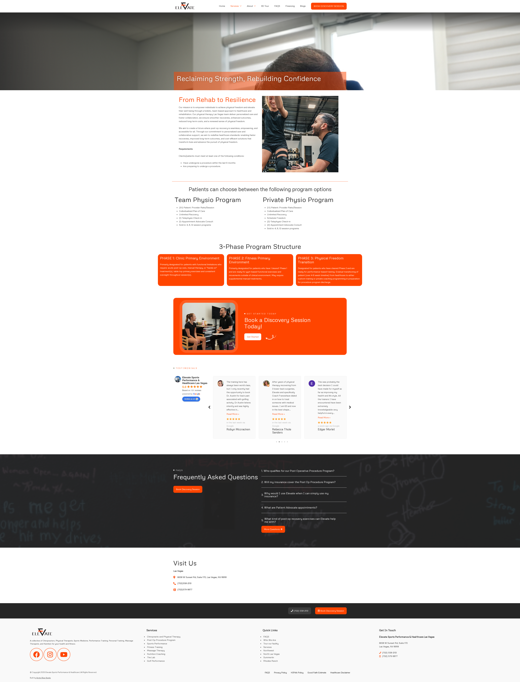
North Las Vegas (271, 654)
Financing (290, 6)
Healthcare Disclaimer (340, 672)
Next (350, 407)
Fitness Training (154, 647)
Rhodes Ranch (270, 661)
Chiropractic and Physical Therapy (163, 636)
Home (222, 6)
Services (234, 6)
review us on (189, 398)
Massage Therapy (156, 650)
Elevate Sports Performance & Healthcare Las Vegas (194, 380)
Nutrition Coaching (156, 654)
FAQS (277, 6)
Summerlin (268, 657)
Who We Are (269, 640)
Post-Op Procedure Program (161, 640)
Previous (209, 407)
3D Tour (265, 6)
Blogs (303, 6)
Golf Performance (156, 661)
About (250, 6)
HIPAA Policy (297, 672)
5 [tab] (287, 441)
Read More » (233, 414)
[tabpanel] (234, 407)
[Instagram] (50, 654)
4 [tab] (284, 441)
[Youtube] (63, 654)
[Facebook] (36, 654)
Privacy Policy (280, 672)
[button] (304, 472)
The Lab (151, 657)
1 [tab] (276, 441)
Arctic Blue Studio (43, 678)
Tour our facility (271, 643)
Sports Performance (157, 643)
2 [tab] (279, 441)
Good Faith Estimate (317, 672)
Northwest (268, 650)
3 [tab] (282, 441)
